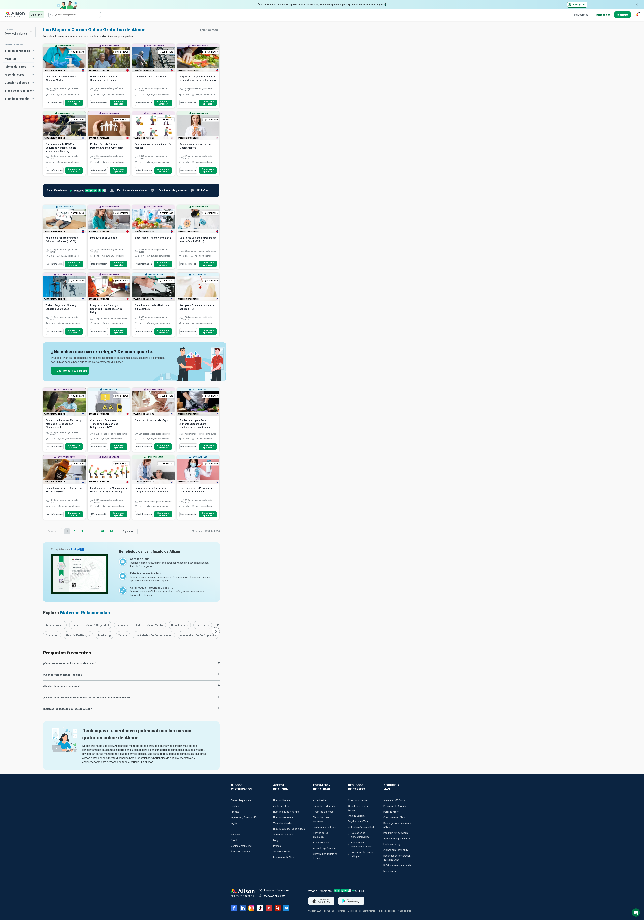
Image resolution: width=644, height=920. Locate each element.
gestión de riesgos (78, 635)
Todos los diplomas (323, 811)
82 (111, 531)
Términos (341, 911)
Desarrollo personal (241, 800)
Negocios (236, 834)
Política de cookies (386, 911)
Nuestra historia (281, 800)
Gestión (235, 806)
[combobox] (17, 32)
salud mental (155, 625)
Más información (55, 103)
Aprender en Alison (283, 834)
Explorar (35, 14)
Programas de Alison (284, 857)
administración (54, 625)
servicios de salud (128, 625)
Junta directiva (281, 806)
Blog (275, 840)
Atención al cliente (274, 896)
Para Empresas (580, 14)
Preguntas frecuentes (276, 890)
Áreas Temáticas (322, 842)
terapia (123, 635)
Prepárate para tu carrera (70, 370)
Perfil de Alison (391, 811)
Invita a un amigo (392, 844)
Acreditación (320, 800)
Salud (234, 840)
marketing (104, 635)
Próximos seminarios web (397, 865)
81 (102, 531)
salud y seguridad (97, 625)
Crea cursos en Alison (394, 817)
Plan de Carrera (356, 815)
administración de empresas (198, 635)
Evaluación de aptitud (362, 827)
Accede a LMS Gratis (394, 800)
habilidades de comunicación (153, 635)
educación (51, 635)
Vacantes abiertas (282, 823)
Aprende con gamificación (397, 838)
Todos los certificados (324, 806)
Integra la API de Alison (395, 833)
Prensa (277, 846)
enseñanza (202, 625)
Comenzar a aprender (74, 102)
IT (232, 829)
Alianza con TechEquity (395, 850)
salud (75, 625)
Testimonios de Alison (324, 827)
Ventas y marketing (241, 846)
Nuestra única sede (283, 817)
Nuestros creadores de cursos (289, 829)
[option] (55, 625)
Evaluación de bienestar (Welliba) (360, 835)
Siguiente (128, 531)
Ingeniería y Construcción (244, 817)
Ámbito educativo (240, 851)
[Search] (51, 15)
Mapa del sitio (404, 911)
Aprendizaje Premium (324, 848)
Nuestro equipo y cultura (286, 811)
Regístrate (622, 14)
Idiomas (235, 811)
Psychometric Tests (358, 821)
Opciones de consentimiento (361, 911)
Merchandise (390, 871)
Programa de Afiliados (395, 806)
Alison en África (281, 851)
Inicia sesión (603, 14)
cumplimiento (179, 625)
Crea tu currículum (358, 800)
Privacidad (329, 911)
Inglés (234, 823)
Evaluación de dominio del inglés (362, 854)
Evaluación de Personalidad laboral (361, 844)
